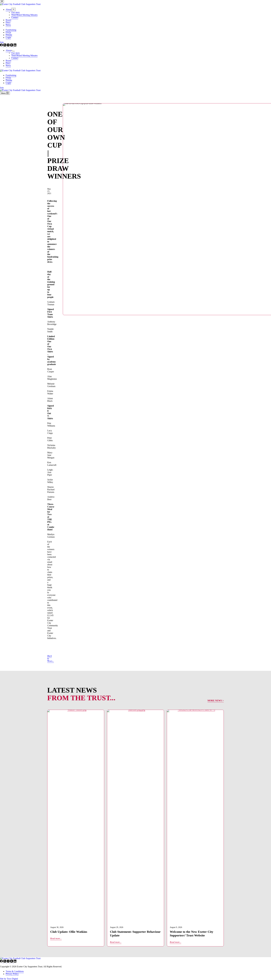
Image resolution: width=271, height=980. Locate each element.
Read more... (56, 938)
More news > (215, 700)
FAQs (8, 78)
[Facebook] (1, 962)
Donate (9, 80)
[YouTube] (12, 962)
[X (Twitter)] (5, 962)
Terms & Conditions (15, 971)
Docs (8, 63)
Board (8, 60)
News (8, 65)
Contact (14, 58)
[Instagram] (8, 962)
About (8, 50)
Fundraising (11, 75)
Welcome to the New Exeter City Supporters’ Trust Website (191, 933)
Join (2, 87)
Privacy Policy (12, 974)
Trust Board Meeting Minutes (24, 55)
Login (8, 83)
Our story (15, 53)
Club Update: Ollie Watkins (68, 931)
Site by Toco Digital (9, 978)
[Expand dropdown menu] (13, 51)
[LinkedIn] (15, 962)
